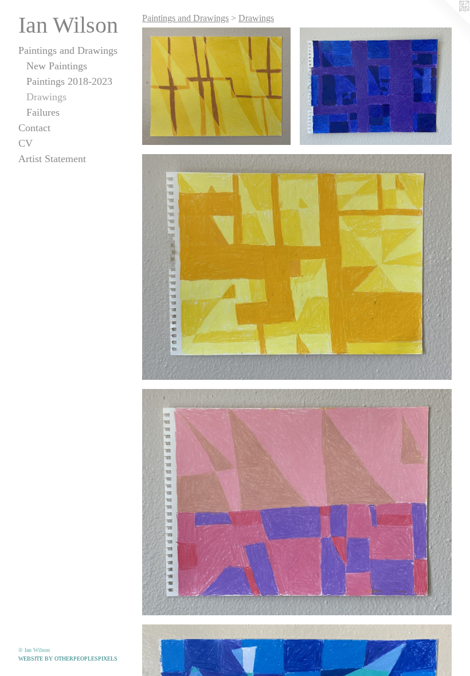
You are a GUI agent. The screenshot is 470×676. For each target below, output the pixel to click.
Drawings (46, 97)
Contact (34, 127)
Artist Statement (52, 158)
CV (25, 143)
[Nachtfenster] (376, 86)
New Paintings (56, 66)
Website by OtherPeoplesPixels (67, 658)
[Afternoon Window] (297, 267)
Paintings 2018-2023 (69, 81)
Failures (43, 112)
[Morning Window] (216, 86)
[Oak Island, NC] (297, 502)
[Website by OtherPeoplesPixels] (447, 23)
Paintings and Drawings (67, 50)
